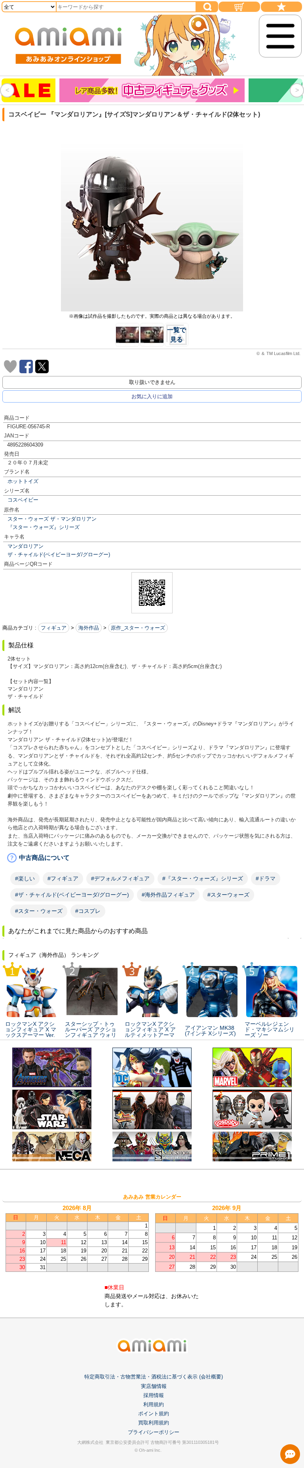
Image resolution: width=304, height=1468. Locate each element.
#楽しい (25, 878)
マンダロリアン (26, 546)
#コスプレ (88, 911)
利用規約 (153, 1404)
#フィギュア (63, 878)
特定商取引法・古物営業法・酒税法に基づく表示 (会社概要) (153, 1377)
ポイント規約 (153, 1413)
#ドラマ (266, 878)
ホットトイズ (23, 481)
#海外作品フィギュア (168, 894)
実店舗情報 (154, 1386)
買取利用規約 (153, 1423)
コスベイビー (23, 500)
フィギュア (53, 628)
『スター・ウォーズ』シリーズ (44, 527)
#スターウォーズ (228, 894)
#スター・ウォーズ (39, 911)
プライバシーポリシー (153, 1432)
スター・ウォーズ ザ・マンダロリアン (52, 519)
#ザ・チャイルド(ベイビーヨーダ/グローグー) (72, 894)
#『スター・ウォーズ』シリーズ (202, 878)
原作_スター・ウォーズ (138, 628)
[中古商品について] (152, 858)
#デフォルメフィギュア (120, 878)
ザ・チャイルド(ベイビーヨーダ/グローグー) (59, 554)
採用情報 (153, 1395)
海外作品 (88, 628)
